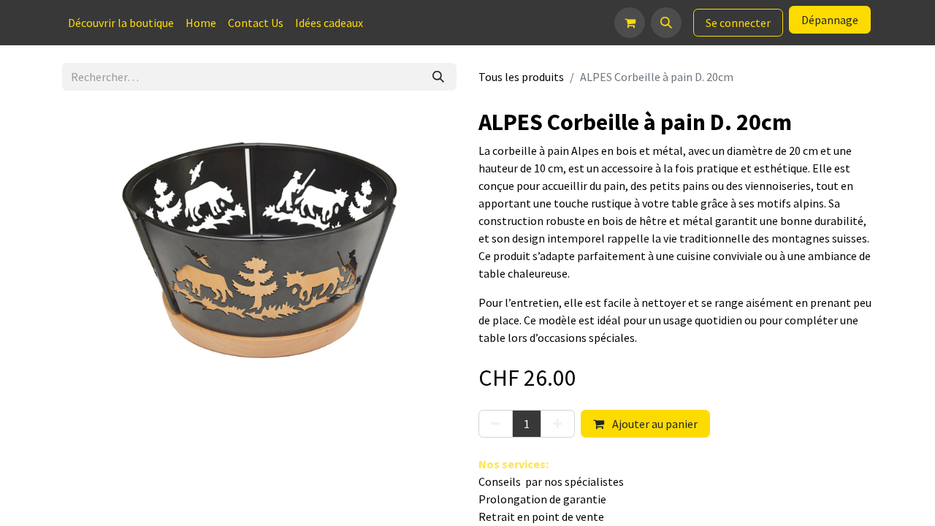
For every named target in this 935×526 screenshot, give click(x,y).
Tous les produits (521, 76)
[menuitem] (121, 22)
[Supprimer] (495, 424)
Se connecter (738, 22)
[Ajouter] (558, 424)
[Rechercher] (438, 77)
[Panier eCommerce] (629, 22)
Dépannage (829, 19)
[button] (666, 22)
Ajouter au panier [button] (654, 423)
